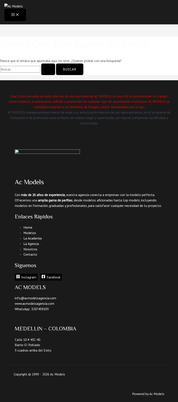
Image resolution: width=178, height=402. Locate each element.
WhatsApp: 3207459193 (32, 309)
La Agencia (31, 243)
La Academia (32, 238)
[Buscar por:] (28, 69)
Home (27, 227)
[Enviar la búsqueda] (48, 69)
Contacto (30, 254)
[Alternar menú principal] (15, 15)
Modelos (29, 233)
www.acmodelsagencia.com (34, 303)
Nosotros (30, 249)
